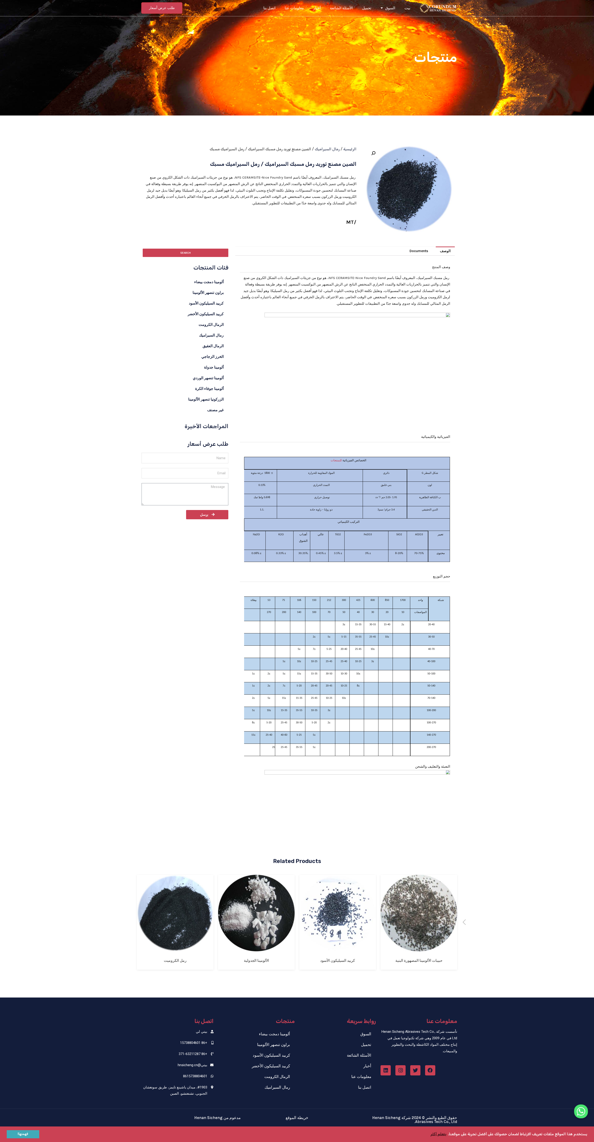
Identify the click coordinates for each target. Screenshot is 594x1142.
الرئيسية (349, 149)
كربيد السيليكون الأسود (206, 303)
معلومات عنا (294, 8)
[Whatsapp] (581, 1111)
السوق (390, 8)
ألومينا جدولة (214, 367)
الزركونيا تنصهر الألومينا (206, 399)
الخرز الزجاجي (212, 356)
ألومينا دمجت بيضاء (209, 282)
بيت (407, 8)
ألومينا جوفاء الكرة (209, 388)
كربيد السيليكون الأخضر (206, 314)
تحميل (366, 8)
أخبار (317, 8)
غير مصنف (215, 410)
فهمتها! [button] (23, 1134)
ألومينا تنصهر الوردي (208, 378)
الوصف (445, 251)
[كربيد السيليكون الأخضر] (175, 948)
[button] (161, 8)
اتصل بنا (269, 8)
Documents (419, 251)
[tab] (445, 251)
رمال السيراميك (327, 149)
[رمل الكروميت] (256, 948)
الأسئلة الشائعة (341, 8)
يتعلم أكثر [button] (438, 1134)
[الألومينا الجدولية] (337, 948)
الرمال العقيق (213, 346)
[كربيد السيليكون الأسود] (419, 948)
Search (185, 252)
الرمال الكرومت (211, 324)
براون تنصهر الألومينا (208, 292)
